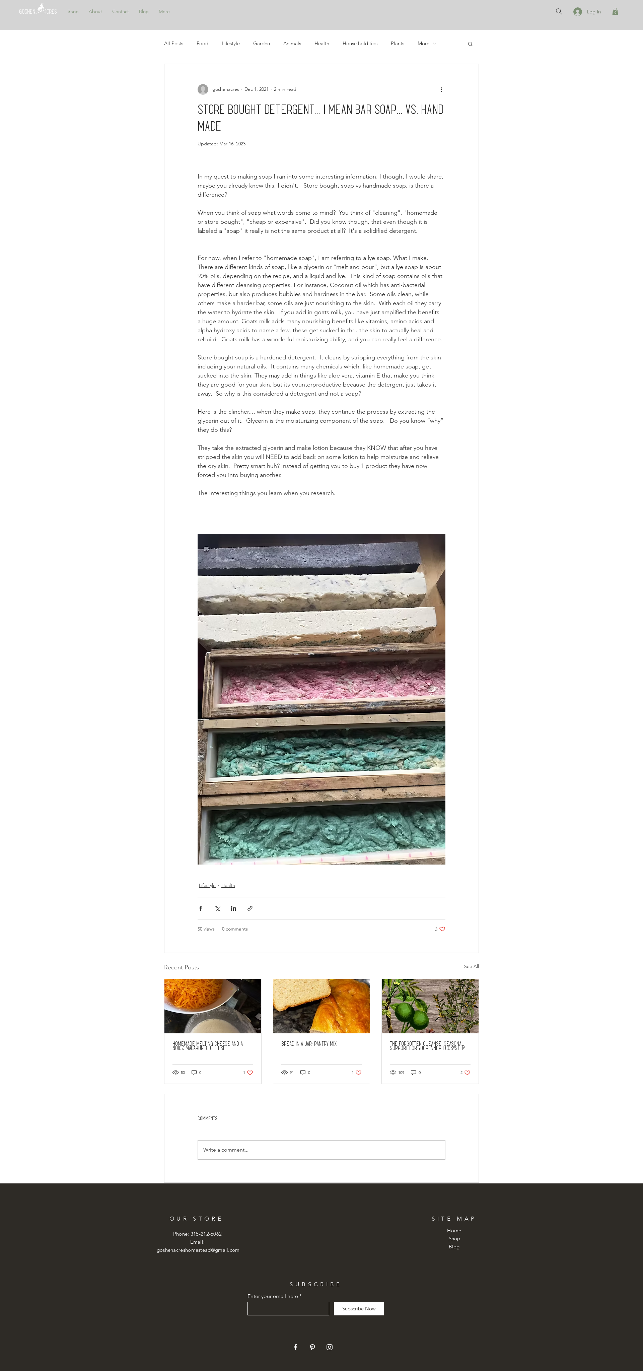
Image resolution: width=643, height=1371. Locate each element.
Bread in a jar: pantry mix (309, 1043)
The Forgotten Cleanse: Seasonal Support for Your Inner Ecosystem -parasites (429, 1045)
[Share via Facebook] (201, 908)
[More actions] (441, 89)
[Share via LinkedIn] (233, 908)
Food (202, 43)
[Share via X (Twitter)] (217, 908)
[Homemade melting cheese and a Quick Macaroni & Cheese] (212, 1006)
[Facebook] (295, 1347)
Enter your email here (272, 1296)
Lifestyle (231, 43)
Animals (292, 43)
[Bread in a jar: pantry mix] (321, 1006)
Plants (397, 43)
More (423, 43)
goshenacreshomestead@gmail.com (198, 1250)
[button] (615, 11)
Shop (454, 1238)
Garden (261, 43)
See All (471, 966)
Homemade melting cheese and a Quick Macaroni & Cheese (207, 1045)
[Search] (559, 11)
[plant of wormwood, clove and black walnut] (430, 1006)
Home (454, 1230)
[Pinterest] (312, 1347)
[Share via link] (250, 908)
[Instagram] (330, 1347)
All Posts (173, 43)
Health (321, 43)
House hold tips (360, 43)
